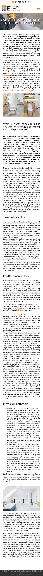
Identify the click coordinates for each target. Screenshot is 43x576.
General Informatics (26, 575)
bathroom (6, 76)
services (24, 461)
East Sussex (36, 571)
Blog (21, 573)
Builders (19, 310)
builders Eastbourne (24, 571)
